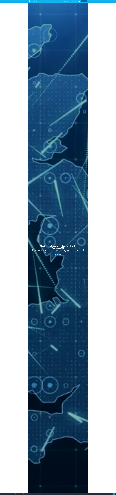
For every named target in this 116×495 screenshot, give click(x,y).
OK (113, 493)
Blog (75, 1)
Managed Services (65, 1)
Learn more (58, 254)
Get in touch (84, 1)
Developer (79, 1)
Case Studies (71, 1)
